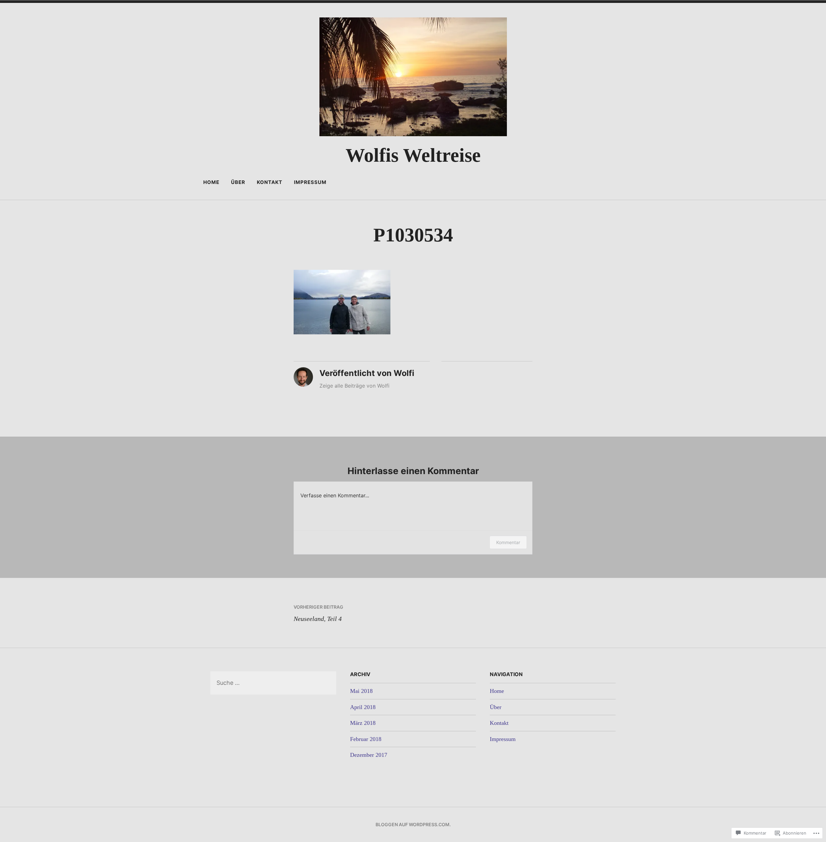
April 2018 (363, 707)
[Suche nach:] (273, 682)
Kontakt (269, 182)
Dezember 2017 (368, 755)
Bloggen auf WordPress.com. (413, 824)
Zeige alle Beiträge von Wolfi (354, 385)
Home (211, 182)
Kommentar (508, 542)
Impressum (310, 182)
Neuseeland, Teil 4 (318, 613)
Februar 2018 (365, 739)
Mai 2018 (361, 691)
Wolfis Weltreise (413, 155)
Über (238, 182)
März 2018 (363, 723)
